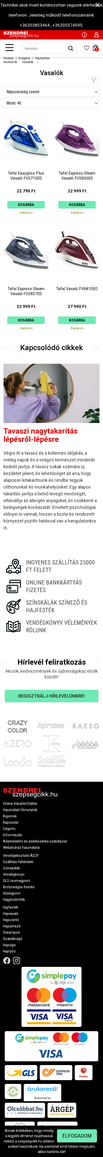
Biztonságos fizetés (18, 887)
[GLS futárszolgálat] (21, 1072)
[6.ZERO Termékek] (18, 744)
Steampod (11, 932)
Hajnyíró (9, 951)
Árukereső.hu (42, 1097)
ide (62, 1152)
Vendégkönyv (13, 874)
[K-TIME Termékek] (52, 744)
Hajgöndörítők (14, 900)
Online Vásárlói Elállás (20, 804)
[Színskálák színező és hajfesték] (51, 606)
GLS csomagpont (16, 881)
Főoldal (9, 58)
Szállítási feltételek (18, 862)
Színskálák (11, 868)
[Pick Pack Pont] (83, 1072)
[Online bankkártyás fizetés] (51, 586)
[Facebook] (7, 960)
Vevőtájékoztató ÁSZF (21, 856)
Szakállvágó (12, 939)
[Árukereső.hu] (42, 1090)
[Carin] (86, 744)
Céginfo (9, 829)
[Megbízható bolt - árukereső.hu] (13, 1091)
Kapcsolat (10, 822)
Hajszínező (11, 926)
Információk (12, 835)
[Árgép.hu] (62, 1110)
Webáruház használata (21, 848)
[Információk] (84, 34)
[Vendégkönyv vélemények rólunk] (51, 626)
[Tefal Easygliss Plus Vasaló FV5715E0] (26, 166)
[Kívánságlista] (87, 49)
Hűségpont (11, 893)
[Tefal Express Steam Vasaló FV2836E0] (77, 166)
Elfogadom (77, 1136)
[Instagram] (16, 960)
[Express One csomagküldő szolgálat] (56, 1072)
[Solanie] (52, 761)
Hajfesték (10, 907)
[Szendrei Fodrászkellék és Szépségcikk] (21, 37)
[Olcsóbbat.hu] (25, 1110)
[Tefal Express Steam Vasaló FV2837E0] (26, 282)
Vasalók (27, 62)
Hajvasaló (10, 914)
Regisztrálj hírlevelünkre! (51, 696)
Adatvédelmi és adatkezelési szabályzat (35, 841)
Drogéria (24, 58)
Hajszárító (11, 920)
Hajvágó (9, 945)
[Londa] (18, 761)
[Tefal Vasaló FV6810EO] (77, 282)
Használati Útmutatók (20, 810)
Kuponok (10, 816)
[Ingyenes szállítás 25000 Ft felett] (51, 566)
